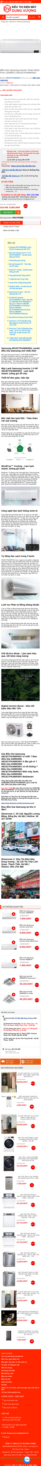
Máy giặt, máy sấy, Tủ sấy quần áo (14, 1362)
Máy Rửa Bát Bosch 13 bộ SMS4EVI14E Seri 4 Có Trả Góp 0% (28, 1274)
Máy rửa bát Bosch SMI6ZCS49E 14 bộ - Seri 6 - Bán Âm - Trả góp (28, 1215)
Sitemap (6, 1437)
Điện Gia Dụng (6, 1368)
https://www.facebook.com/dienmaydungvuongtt (17, 803)
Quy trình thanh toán (10, 1400)
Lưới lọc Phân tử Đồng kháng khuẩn (20, 282)
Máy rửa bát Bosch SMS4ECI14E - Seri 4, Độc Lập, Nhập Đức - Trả (28, 1254)
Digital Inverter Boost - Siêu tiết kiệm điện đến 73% (19, 293)
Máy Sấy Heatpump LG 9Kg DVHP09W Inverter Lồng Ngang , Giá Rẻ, (28, 1139)
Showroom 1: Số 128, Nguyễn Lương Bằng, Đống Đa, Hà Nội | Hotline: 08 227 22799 (20, 322)
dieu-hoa (13, 21)
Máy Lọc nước (6, 1376)
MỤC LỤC (11, 242)
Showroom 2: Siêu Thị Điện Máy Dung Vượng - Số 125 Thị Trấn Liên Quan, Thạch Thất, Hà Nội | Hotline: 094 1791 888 (20, 331)
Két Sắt (4, 1385)
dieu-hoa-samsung (23, 21)
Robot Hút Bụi (6, 1382)
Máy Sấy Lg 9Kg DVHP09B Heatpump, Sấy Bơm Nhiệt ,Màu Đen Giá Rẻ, (28, 1158)
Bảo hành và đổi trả (10, 1407)
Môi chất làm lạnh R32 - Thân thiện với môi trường (20, 265)
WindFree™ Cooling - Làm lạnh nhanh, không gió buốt (21, 270)
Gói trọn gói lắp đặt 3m (11, 170)
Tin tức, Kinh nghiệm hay (10, 1392)
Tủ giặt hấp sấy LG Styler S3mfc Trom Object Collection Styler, (28, 1117)
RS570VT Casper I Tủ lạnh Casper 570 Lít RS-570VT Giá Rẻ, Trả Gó (28, 1332)
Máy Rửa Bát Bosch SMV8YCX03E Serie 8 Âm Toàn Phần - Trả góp (28, 1196)
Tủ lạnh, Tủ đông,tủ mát (10, 1365)
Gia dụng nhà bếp (8, 1370)
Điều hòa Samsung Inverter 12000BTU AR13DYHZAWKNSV (27, 912)
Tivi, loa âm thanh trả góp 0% (12, 1356)
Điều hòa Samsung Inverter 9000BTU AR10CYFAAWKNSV (27, 959)
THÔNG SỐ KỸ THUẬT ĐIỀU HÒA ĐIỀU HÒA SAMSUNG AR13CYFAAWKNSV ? (20, 339)
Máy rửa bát (5, 1379)
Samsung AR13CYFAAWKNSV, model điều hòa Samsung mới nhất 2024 (20, 248)
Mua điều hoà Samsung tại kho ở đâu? (21, 317)
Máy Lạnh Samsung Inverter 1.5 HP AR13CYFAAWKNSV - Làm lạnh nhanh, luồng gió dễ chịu (20, 254)
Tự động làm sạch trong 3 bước (18, 279)
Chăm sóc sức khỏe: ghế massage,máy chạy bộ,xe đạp (20, 1388)
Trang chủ (4, 21)
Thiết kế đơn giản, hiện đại (17, 260)
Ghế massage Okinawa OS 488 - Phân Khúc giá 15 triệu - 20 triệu (28, 1313)
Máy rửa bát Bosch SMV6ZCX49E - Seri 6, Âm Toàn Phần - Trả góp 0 (28, 1235)
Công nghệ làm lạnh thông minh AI (19, 275)
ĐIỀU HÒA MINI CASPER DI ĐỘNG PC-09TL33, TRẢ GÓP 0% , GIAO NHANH (28, 1098)
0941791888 (17, 218)
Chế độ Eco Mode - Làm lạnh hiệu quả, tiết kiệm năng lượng (20, 287)
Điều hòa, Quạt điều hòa (10, 1359)
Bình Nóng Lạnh (7, 1373)
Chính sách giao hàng (11, 1404)
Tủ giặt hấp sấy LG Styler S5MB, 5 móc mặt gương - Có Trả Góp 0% (28, 1293)
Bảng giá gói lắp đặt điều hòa (23, 166)
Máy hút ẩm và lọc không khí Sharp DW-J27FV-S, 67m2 (28, 1177)
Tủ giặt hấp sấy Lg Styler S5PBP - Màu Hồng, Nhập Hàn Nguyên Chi (28, 1075)
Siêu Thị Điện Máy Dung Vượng (22, 1018)
